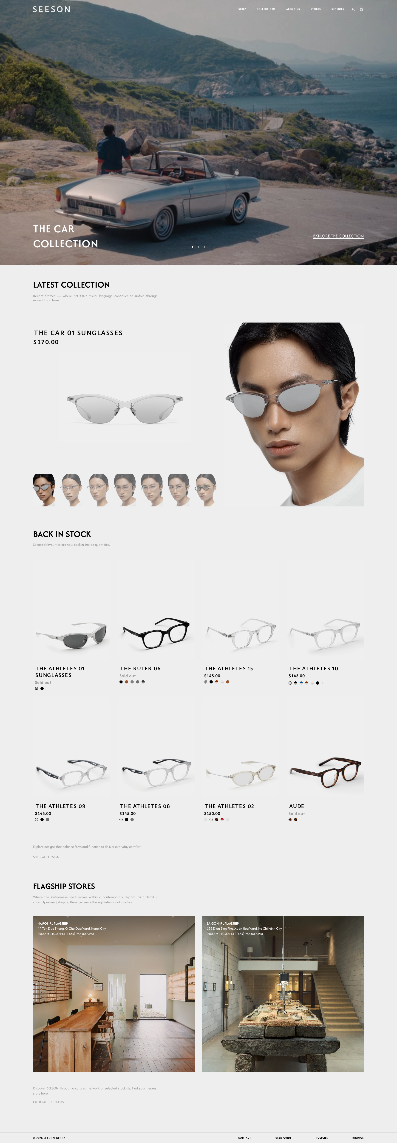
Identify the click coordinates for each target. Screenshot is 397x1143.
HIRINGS (358, 1138)
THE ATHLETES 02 (229, 806)
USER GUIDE (283, 1138)
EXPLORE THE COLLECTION (338, 236)
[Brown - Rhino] (216, 681)
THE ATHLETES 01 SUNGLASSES (59, 671)
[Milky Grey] (290, 683)
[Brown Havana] (290, 819)
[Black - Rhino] (295, 683)
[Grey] (132, 681)
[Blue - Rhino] (301, 683)
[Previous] (36, 609)
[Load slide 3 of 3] (204, 247)
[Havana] (216, 819)
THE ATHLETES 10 (313, 668)
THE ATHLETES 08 (144, 806)
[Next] (107, 609)
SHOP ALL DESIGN (46, 856)
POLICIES (322, 1138)
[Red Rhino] (222, 819)
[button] (354, 9)
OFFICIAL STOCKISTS (48, 1102)
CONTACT (244, 1138)
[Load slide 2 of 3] (198, 247)
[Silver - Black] (36, 688)
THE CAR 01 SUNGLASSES (78, 332)
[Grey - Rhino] (222, 681)
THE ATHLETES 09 (60, 806)
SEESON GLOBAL (55, 1138)
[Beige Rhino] (211, 819)
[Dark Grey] (137, 681)
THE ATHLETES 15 (228, 668)
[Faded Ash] (143, 681)
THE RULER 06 (140, 668)
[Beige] (227, 819)
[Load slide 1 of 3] (193, 247)
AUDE (296, 806)
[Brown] (126, 681)
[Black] (42, 688)
